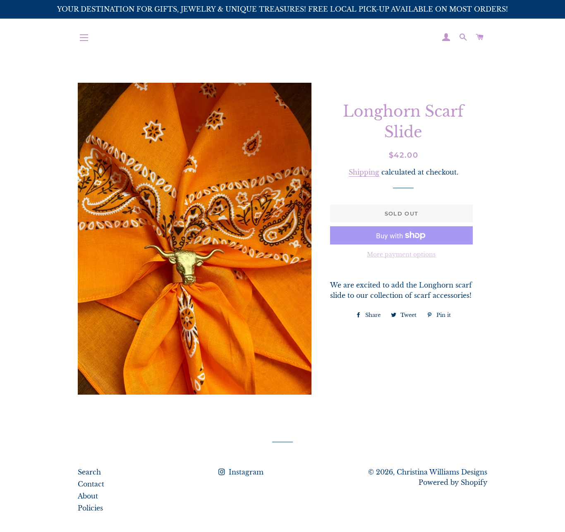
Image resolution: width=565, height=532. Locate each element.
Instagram (245, 472)
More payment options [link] (401, 254)
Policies (90, 508)
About (88, 496)
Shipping (364, 172)
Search (89, 472)
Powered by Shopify (453, 482)
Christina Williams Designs (442, 472)
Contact (91, 484)
